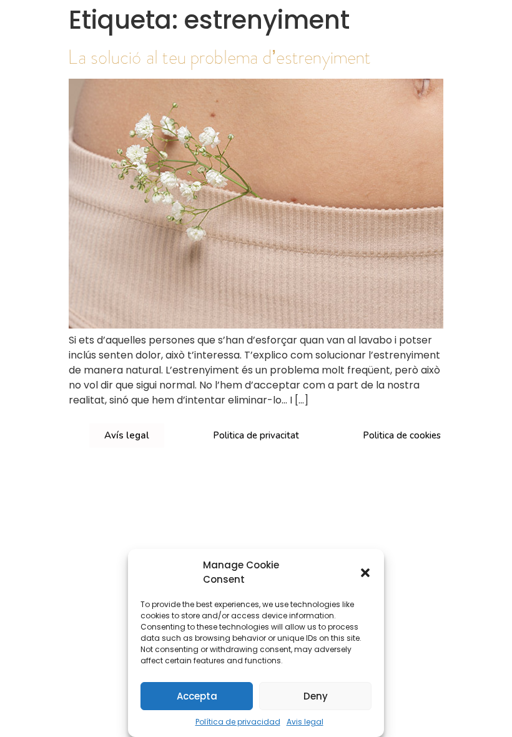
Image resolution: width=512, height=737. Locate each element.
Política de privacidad (237, 721)
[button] (365, 572)
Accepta (197, 696)
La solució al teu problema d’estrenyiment (220, 56)
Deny (315, 696)
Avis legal (305, 721)
